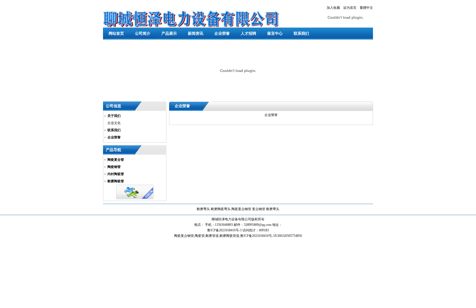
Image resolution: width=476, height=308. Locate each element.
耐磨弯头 (203, 209)
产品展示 (169, 33)
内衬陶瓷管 (115, 174)
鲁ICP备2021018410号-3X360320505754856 (271, 236)
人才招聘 (248, 33)
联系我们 (301, 33)
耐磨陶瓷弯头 (221, 209)
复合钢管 (258, 209)
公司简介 (142, 33)
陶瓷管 (200, 236)
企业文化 (114, 123)
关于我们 (114, 116)
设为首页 (349, 8)
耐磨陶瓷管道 (229, 236)
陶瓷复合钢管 (241, 209)
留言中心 (275, 33)
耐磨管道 (212, 236)
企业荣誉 (222, 33)
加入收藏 (333, 8)
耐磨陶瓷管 (115, 181)
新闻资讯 (195, 33)
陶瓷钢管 (114, 167)
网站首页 (116, 33)
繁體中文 (366, 8)
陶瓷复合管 (115, 160)
